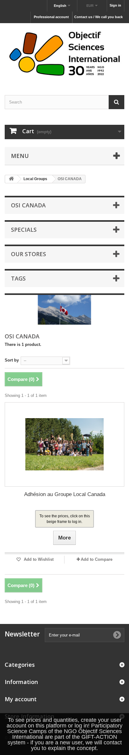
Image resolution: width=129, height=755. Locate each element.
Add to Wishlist (38, 559)
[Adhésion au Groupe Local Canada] (64, 444)
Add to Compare (96, 559)
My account (21, 699)
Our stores (28, 254)
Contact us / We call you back (98, 17)
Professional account (51, 17)
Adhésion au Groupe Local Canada (64, 494)
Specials (24, 229)
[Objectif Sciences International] (64, 53)
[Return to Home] (11, 179)
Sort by (12, 360)
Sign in (115, 5)
